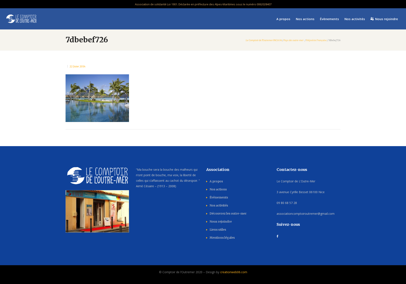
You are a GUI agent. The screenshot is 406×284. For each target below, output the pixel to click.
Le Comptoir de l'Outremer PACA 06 (264, 40)
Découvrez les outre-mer (228, 213)
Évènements (219, 197)
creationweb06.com (233, 272)
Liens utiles (218, 229)
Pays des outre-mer (293, 40)
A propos (216, 181)
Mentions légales (222, 238)
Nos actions (218, 189)
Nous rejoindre (221, 221)
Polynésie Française (316, 40)
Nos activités (219, 205)
